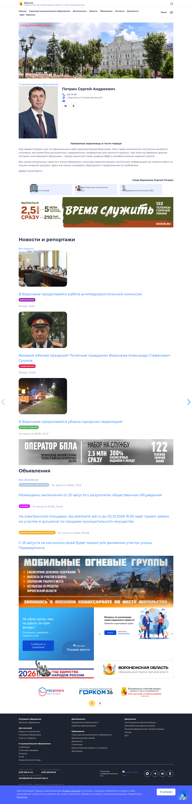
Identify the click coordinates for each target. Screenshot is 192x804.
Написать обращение (29, 722)
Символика (24, 747)
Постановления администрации (140, 722)
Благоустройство (29, 427)
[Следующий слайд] (172, 634)
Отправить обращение (30, 719)
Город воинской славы (30, 760)
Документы (133, 11)
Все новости (26, 248)
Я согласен (166, 792)
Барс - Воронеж (27, 15)
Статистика (77, 744)
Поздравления (27, 366)
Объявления (106, 11)
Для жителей (25, 728)
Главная (22, 11)
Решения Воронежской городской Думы (144, 729)
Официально (78, 731)
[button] (189, 402)
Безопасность (27, 300)
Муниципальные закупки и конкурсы (89, 748)
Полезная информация (30, 735)
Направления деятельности (85, 722)
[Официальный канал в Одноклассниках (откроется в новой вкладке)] (170, 773)
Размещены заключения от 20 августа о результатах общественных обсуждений (90, 495)
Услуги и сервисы (27, 738)
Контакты (119, 11)
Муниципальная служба (83, 738)
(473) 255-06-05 (48, 772)
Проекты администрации (84, 726)
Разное (128, 732)
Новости (93, 11)
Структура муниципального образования (49, 11)
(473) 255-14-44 (26, 772)
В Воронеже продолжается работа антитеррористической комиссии (80, 294)
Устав (21, 757)
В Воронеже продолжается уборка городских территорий (70, 422)
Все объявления (28, 479)
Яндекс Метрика (71, 791)
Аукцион (24, 506)
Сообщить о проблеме (38, 646)
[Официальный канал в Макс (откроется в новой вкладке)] (147, 773)
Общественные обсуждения (34, 485)
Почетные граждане (28, 750)
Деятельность (80, 11)
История (23, 753)
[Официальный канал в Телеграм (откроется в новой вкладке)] (155, 773)
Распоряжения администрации (140, 726)
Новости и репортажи (29, 731)
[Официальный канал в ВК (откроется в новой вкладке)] (162, 773)
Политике (22, 797)
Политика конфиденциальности (109, 773)
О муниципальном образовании (38, 84)
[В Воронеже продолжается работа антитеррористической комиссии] (43, 268)
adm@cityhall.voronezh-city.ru (33, 778)
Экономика (77, 751)
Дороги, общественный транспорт (37, 533)
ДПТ (127, 735)
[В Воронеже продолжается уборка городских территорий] (43, 396)
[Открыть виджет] (183, 795)
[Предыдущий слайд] (99, 634)
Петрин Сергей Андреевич (88, 89)
